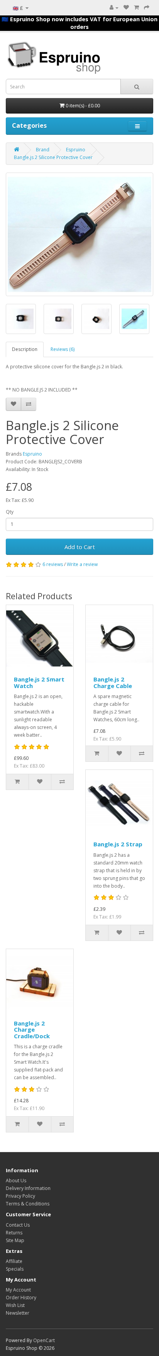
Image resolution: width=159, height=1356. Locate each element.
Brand (42, 149)
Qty (10, 511)
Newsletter (17, 1313)
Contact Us (18, 1225)
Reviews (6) (62, 349)
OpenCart (44, 1340)
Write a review (82, 564)
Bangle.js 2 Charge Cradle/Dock (32, 1029)
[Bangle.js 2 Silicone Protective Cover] (79, 234)
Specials (15, 1269)
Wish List (15, 1305)
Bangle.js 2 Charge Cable (112, 682)
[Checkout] (146, 7)
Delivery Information (28, 1188)
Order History (21, 1297)
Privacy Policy (20, 1196)
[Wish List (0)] (126, 7)
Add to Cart (79, 547)
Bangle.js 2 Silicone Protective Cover (53, 157)
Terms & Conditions (27, 1203)
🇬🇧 (18, 8)
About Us (16, 1180)
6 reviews (52, 564)
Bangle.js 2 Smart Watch (39, 682)
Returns (14, 1232)
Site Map (15, 1240)
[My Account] (114, 7)
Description (24, 349)
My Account (18, 1290)
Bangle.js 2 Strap (117, 844)
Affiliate (14, 1261)
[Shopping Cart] (136, 7)
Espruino (75, 149)
